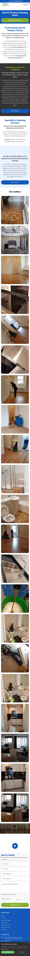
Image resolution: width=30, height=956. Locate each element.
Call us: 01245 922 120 (15, 20)
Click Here (7, 139)
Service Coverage (5, 920)
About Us (3, 918)
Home (2, 915)
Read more (6, 949)
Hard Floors (4, 922)
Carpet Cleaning (5, 927)
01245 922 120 (16, 1)
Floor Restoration (5, 925)
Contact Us (4, 929)
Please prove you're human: (8, 894)
